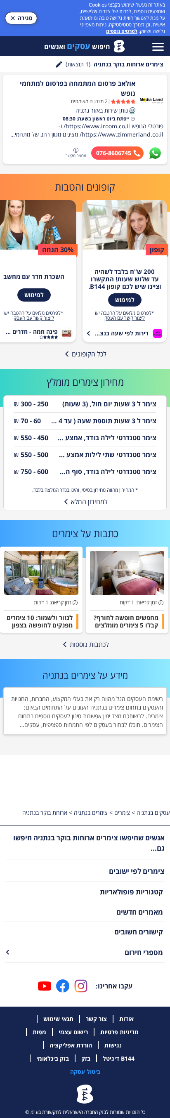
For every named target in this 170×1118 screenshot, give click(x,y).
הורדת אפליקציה (71, 1045)
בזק (85, 1058)
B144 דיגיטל (119, 1058)
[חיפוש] (59, 64)
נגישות (113, 1045)
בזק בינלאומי (52, 1058)
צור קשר (96, 1019)
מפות (39, 1032)
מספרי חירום (144, 952)
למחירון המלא (89, 501)
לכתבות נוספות (89, 644)
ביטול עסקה (85, 1072)
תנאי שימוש (58, 1019)
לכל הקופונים (89, 354)
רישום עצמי (73, 1032)
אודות (126, 1019)
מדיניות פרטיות (119, 1032)
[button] (132, 110)
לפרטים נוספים (121, 31)
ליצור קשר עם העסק (124, 318)
